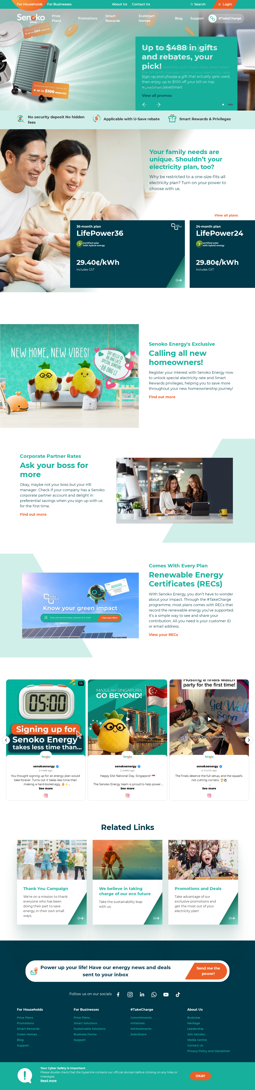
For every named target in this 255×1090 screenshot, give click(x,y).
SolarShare (138, 1034)
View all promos (157, 95)
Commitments (141, 1017)
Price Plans (25, 1017)
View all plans (226, 215)
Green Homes (27, 1034)
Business (193, 1017)
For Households (29, 4)
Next (158, 105)
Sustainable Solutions (89, 1029)
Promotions (25, 1023)
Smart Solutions (85, 1023)
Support (23, 1045)
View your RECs (163, 635)
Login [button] (227, 4)
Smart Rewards (28, 1029)
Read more (48, 1080)
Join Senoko (196, 1034)
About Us (119, 4)
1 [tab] (223, 105)
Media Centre (197, 1040)
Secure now (153, 86)
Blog (20, 1040)
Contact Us (141, 4)
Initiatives (137, 1023)
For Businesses (59, 4)
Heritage (193, 1023)
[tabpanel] (186, 66)
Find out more (162, 397)
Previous (145, 105)
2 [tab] (230, 105)
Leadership (195, 1029)
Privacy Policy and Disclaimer (208, 1051)
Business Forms (85, 1034)
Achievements (140, 1029)
